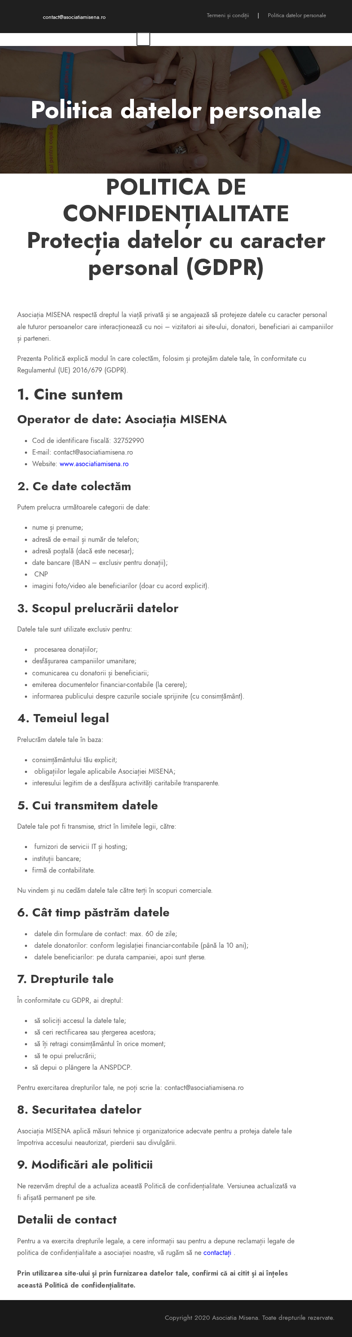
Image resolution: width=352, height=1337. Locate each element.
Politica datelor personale (297, 15)
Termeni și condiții (228, 15)
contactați (217, 1253)
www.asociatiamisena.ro (94, 464)
